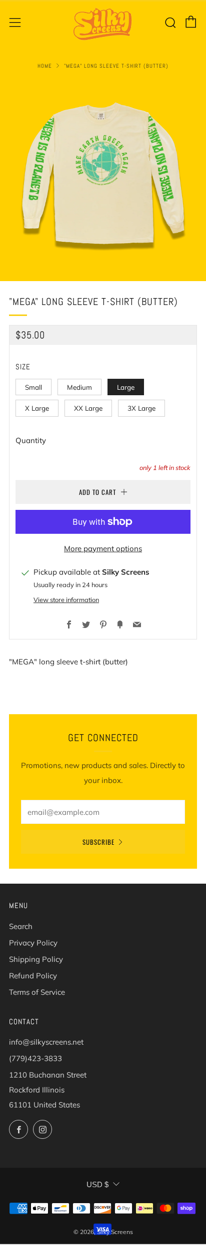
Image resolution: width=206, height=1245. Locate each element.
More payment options (103, 548)
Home (45, 65)
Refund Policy (33, 975)
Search (20, 926)
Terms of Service (37, 992)
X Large (37, 408)
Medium (79, 387)
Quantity (31, 440)
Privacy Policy (33, 942)
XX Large (88, 408)
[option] (103, 175)
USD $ (97, 1184)
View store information (66, 600)
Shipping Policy (36, 959)
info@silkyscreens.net (46, 1042)
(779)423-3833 (35, 1058)
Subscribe (98, 842)
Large (125, 387)
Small (33, 387)
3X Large (142, 408)
